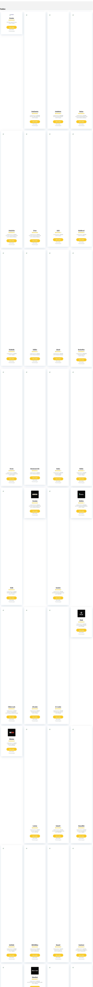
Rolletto (81, 501)
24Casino (35, 706)
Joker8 (58, 349)
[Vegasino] (35, 497)
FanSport (81, 945)
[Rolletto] (81, 497)
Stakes (58, 468)
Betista (81, 111)
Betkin (81, 468)
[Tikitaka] (11, 735)
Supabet (58, 587)
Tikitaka (11, 739)
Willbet (35, 349)
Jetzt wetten (11, 27)
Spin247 (58, 826)
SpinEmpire (34, 111)
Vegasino (34, 501)
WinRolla (11, 349)
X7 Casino (58, 706)
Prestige (11, 18)
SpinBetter (58, 111)
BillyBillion (35, 945)
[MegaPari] (35, 974)
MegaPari (35, 977)
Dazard (58, 945)
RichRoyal (81, 230)
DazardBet (81, 826)
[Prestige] (12, 14)
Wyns (35, 230)
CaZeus (35, 826)
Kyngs (11, 468)
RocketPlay (81, 349)
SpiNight (11, 945)
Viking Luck (11, 706)
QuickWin (12, 230)
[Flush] (81, 616)
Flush (81, 620)
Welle (11, 587)
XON (58, 230)
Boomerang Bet (34, 468)
